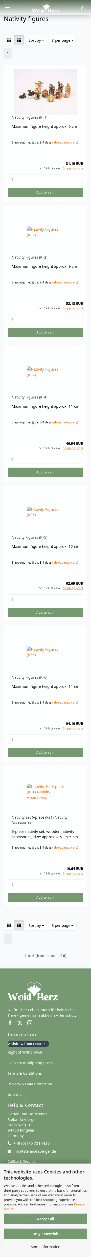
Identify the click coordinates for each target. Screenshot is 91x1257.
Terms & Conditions (25, 1073)
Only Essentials (45, 1233)
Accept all (45, 1218)
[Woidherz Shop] (46, 7)
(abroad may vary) (65, 142)
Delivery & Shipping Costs (30, 1062)
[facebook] (12, 1023)
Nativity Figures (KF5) (29, 537)
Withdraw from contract (27, 1044)
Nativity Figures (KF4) (29, 397)
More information (45, 1246)
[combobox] (36, 40)
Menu (7, 7)
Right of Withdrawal (25, 1052)
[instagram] (31, 1023)
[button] (9, 40)
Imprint (14, 1094)
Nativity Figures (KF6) (29, 677)
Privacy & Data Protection (30, 1083)
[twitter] (22, 1023)
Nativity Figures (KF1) (29, 117)
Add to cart (45, 192)
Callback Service (21, 1161)
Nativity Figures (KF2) (29, 257)
